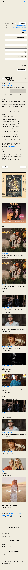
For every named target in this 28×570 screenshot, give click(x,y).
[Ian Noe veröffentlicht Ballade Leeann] (14, 339)
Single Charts (5, 284)
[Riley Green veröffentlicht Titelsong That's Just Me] (14, 320)
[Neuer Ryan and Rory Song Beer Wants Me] (14, 300)
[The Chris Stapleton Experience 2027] (14, 185)
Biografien (4, 471)
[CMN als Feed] (24, 91)
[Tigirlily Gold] (14, 464)
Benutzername (8, 4)
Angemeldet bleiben (9, 23)
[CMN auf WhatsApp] (18, 91)
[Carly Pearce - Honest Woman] (14, 489)
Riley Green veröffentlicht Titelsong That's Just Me (14, 329)
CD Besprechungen (6, 503)
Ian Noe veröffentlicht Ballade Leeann (11, 348)
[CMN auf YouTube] (21, 91)
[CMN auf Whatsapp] (19, 520)
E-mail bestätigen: (20, 56)
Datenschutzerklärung (7, 565)
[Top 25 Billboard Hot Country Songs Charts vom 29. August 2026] (14, 271)
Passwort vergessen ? (20, 25)
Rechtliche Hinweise (18, 565)
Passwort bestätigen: (19, 47)
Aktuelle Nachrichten (7, 307)
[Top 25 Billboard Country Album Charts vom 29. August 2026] (14, 240)
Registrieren (23, 29)
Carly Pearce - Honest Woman (9, 505)
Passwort (7, 14)
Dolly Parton (12, 146)
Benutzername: (21, 37)
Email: (23, 52)
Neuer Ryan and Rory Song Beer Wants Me (12, 310)
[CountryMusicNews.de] (11, 78)
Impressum (4, 566)
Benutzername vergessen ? (19, 27)
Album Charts (5, 253)
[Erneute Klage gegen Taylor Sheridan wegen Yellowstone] (14, 379)
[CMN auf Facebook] (12, 91)
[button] (7, 536)
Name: (23, 32)
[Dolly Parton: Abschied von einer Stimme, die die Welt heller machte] (14, 358)
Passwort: (22, 42)
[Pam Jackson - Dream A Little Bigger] (14, 212)
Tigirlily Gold (4, 473)
